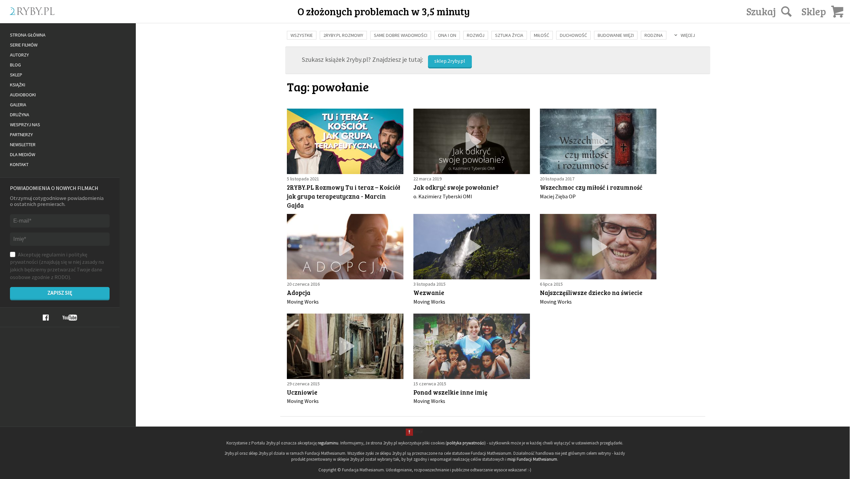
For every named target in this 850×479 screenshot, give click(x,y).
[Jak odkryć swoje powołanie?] (471, 141)
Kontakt (19, 164)
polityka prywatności (465, 443)
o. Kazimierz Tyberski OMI (442, 196)
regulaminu (328, 443)
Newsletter (23, 144)
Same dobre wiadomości (400, 35)
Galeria (18, 105)
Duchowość (573, 35)
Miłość (541, 35)
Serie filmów (24, 45)
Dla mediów (22, 154)
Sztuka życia (509, 35)
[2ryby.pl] (86, 19)
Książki (17, 85)
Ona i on (447, 35)
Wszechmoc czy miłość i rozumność (591, 187)
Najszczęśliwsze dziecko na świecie (591, 292)
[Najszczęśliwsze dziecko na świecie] (598, 246)
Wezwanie (428, 292)
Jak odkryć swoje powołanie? (456, 187)
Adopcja (298, 292)
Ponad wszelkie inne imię (450, 392)
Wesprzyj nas (25, 125)
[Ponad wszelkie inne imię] (471, 346)
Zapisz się (59, 292)
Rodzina (653, 35)
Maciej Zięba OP (558, 196)
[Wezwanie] (471, 246)
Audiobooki (23, 95)
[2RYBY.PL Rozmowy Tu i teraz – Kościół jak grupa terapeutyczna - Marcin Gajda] (345, 141)
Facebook (45, 318)
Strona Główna (27, 35)
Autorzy (19, 55)
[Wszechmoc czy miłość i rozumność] (598, 141)
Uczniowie (302, 392)
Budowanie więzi (616, 35)
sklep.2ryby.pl (449, 60)
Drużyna (19, 115)
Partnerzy (21, 135)
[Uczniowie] (345, 346)
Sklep (16, 75)
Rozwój (475, 35)
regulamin (53, 254)
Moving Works (303, 301)
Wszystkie (302, 35)
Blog (15, 65)
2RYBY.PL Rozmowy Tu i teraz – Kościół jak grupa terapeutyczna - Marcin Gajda (343, 196)
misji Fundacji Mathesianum (532, 459)
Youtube (69, 318)
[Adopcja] (345, 246)
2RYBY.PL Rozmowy (343, 35)
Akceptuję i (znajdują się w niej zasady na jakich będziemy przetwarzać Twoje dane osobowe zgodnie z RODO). (57, 265)
